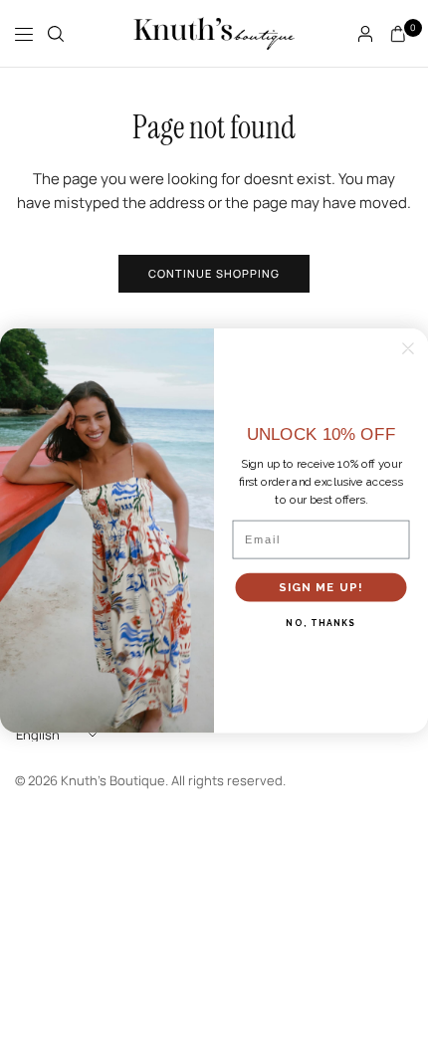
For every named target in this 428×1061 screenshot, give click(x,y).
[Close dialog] (408, 348)
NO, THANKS (320, 623)
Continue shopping (214, 273)
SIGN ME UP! (321, 587)
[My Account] (365, 34)
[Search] (56, 34)
